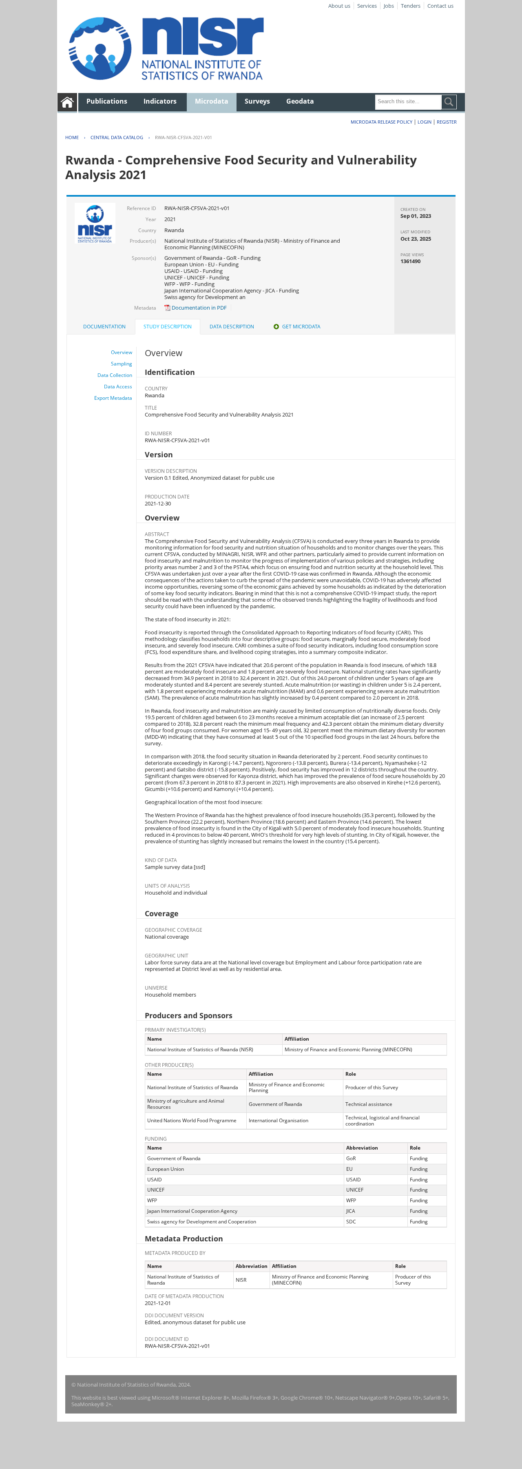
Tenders (410, 5)
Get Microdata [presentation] (301, 326)
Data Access (118, 386)
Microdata (211, 101)
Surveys (257, 101)
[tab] (104, 327)
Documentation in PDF (198, 307)
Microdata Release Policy (381, 122)
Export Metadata (113, 397)
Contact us (440, 5)
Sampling (121, 363)
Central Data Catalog (117, 137)
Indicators (160, 101)
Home (72, 137)
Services (367, 5)
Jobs (389, 5)
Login (424, 122)
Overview (121, 352)
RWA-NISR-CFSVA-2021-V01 (183, 137)
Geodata (300, 101)
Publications (106, 101)
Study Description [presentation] (168, 326)
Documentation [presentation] (104, 326)
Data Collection (114, 375)
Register (447, 122)
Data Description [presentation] (232, 326)
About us (339, 5)
